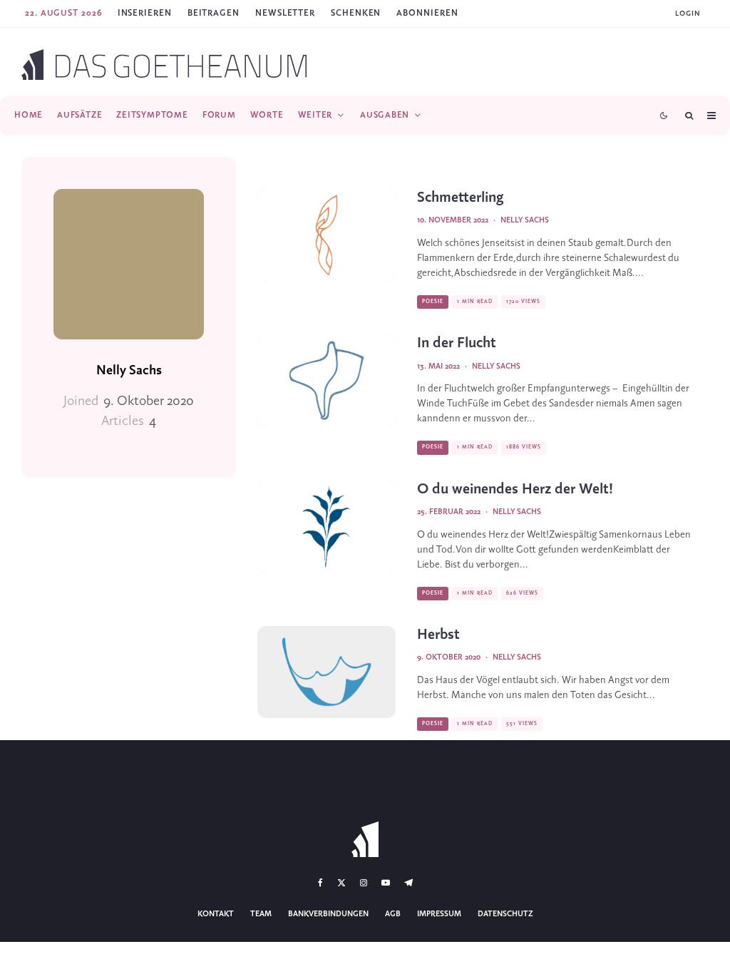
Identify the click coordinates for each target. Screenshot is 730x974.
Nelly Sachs (129, 371)
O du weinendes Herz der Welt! (515, 489)
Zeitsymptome (151, 115)
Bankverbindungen (328, 914)
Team (261, 914)
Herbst (438, 635)
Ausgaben (384, 115)
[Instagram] (363, 882)
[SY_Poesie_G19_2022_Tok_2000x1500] (326, 380)
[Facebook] (320, 882)
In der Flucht (456, 343)
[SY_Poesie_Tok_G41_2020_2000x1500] (326, 672)
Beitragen (213, 13)
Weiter (315, 115)
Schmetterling (460, 198)
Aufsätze (79, 115)
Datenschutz (505, 914)
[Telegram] (408, 882)
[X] (341, 882)
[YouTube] (385, 882)
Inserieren (145, 13)
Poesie (432, 301)
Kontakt (215, 914)
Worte (267, 115)
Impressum (439, 914)
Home (28, 115)
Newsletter (285, 13)
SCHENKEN (356, 13)
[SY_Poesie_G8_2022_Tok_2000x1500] (326, 527)
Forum (219, 115)
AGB (393, 914)
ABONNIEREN (427, 13)
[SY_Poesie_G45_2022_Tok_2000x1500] (326, 235)
